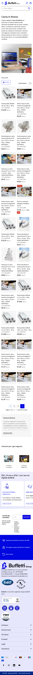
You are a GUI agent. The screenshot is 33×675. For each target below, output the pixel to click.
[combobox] (16, 8)
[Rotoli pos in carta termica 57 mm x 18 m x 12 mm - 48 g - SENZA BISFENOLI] (8, 159)
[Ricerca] (29, 8)
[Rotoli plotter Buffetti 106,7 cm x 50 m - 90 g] (24, 318)
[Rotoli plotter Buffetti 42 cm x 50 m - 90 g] (8, 224)
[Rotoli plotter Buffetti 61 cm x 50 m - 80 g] (24, 285)
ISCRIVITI (26, 517)
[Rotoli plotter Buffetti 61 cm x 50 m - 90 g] (8, 318)
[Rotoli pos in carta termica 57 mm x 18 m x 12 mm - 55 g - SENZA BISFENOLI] (8, 255)
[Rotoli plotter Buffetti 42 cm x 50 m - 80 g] (8, 93)
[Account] (27, 3)
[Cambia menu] (2, 3)
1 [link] (10, 406)
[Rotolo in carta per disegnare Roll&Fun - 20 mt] (24, 191)
